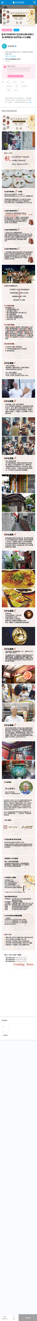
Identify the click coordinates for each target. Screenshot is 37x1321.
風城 (16, 90)
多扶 (17, 86)
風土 (8, 82)
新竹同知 (9, 86)
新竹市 (15, 82)
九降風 (8, 90)
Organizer (4, 1319)
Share (32, 6)
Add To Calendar (10, 56)
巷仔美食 (24, 86)
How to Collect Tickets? (15, 76)
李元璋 (22, 82)
